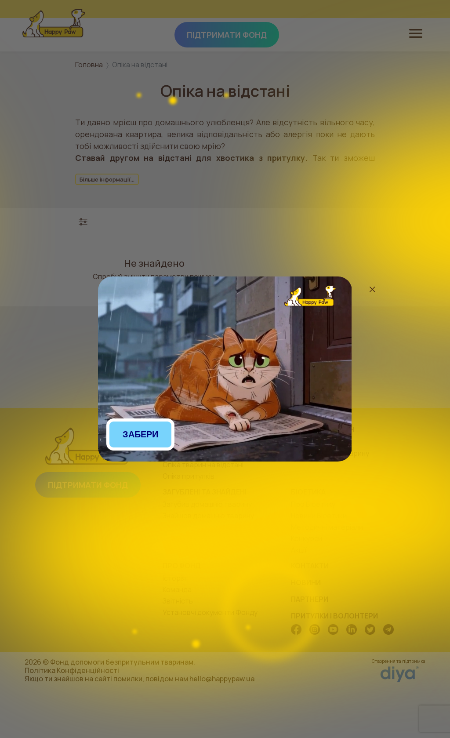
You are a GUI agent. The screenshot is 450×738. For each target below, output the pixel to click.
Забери (140, 434)
